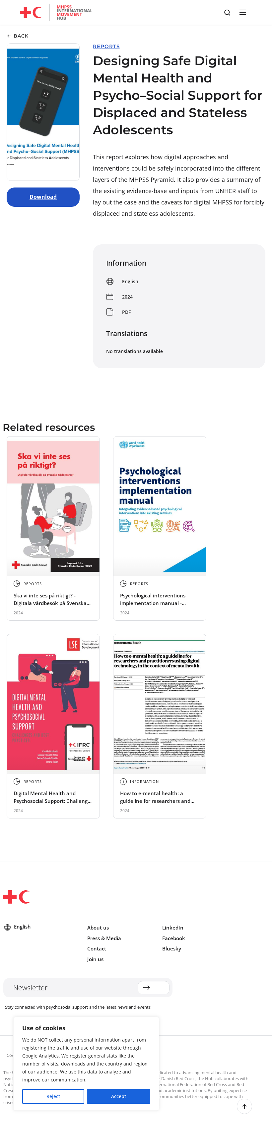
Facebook (173, 938)
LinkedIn (172, 927)
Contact (96, 948)
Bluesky (171, 948)
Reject (53, 1096)
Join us (95, 959)
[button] (242, 12)
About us (98, 927)
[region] (86, 1064)
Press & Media (104, 938)
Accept (118, 1096)
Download (43, 196)
